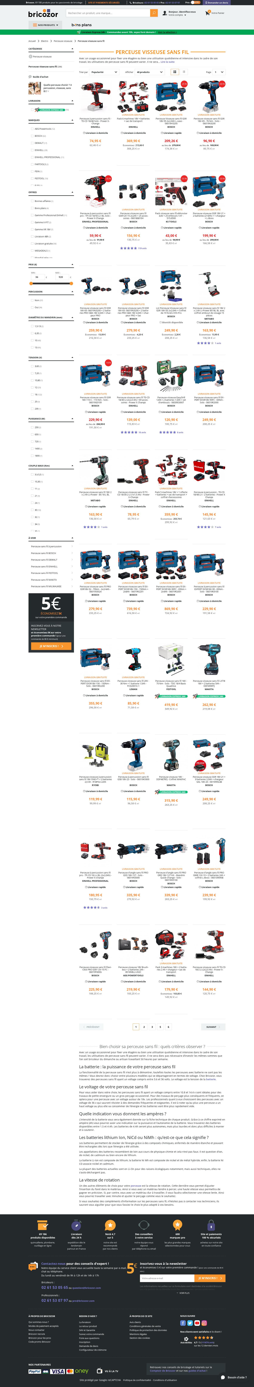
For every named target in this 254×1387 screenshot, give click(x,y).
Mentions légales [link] (138, 1334)
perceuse (136, 1185)
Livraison (34, 100)
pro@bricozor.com (83, 1300)
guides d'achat (197, 1370)
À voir (32, 537)
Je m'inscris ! (49, 646)
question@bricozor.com (86, 1288)
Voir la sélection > (167, 32)
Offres (33, 192)
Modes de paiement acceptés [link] (44, 1326)
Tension (35, 357)
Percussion (36, 291)
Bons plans (82, 25)
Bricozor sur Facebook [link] (183, 1323)
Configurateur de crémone (92, 1349)
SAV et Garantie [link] (87, 1330)
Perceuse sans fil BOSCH (43, 553)
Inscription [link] (84, 1342)
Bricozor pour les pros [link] (40, 1337)
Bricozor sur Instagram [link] (204, 1323)
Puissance (36, 418)
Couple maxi (39, 465)
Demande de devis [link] (88, 1346)
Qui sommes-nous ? (39, 1322)
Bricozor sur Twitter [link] (190, 1323)
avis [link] (207, 1342)
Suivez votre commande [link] (91, 1334)
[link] (216, 2)
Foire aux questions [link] (89, 1338)
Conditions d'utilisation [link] (165, 1380)
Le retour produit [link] (88, 1326)
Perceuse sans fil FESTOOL (44, 573)
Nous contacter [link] (36, 1330)
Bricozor (44, 13)
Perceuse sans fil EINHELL (44, 566)
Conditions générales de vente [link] (145, 1326)
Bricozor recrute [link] (37, 1333)
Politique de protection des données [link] (148, 1330)
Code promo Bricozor (39, 1341)
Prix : (188, 2)
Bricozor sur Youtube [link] (197, 1323)
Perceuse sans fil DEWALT (44, 559)
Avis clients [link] (135, 1322)
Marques (34, 120)
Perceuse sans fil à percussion (46, 546)
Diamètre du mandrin (45, 317)
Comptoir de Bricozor (163, 1370)
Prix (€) (33, 264)
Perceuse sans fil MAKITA (44, 579)
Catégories (35, 48)
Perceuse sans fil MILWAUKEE (46, 586)
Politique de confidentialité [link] (137, 1380)
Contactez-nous (53, 1264)
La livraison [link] (85, 1322)
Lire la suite (168, 61)
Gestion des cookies (140, 1337)
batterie (211, 1079)
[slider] (31, 283)
